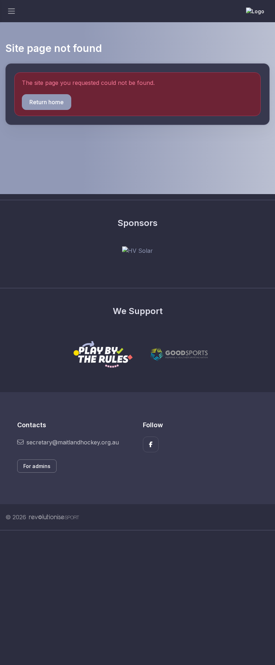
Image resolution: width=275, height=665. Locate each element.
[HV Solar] (137, 250)
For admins (36, 466)
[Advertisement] (137, 598)
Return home (46, 102)
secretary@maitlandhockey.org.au (72, 442)
